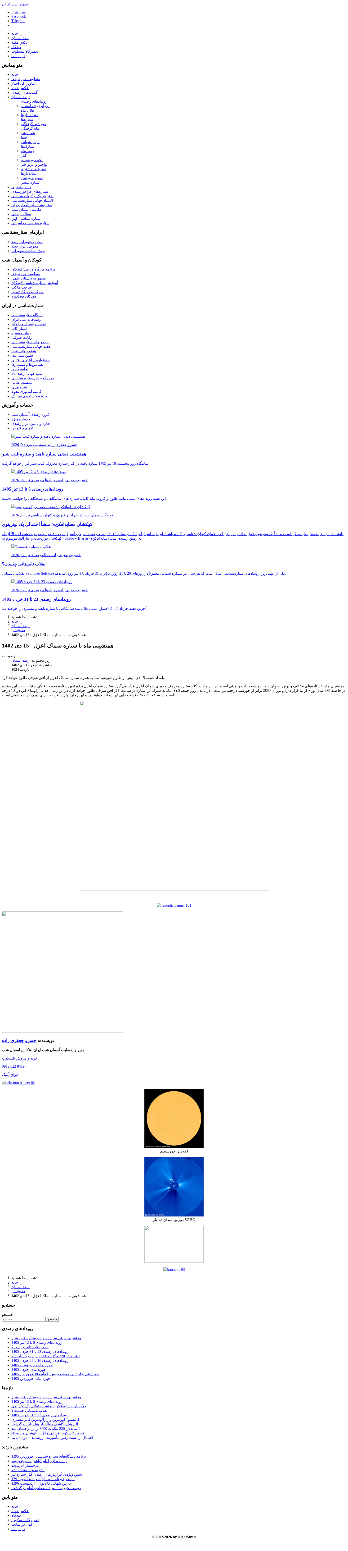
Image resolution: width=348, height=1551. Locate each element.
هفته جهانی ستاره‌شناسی (30, 346)
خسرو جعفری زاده (19, 1040)
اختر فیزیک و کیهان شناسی (32, 196)
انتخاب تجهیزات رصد (27, 242)
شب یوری (19, 387)
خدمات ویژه (20, 419)
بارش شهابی (30, 142)
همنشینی (28, 133)
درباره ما (18, 56)
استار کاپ (19, 328)
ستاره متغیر (30, 182)
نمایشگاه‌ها (19, 369)
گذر (24, 155)
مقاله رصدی (21, 214)
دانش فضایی (21, 187)
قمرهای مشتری (33, 169)
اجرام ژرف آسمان (35, 106)
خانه (14, 33)
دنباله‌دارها (29, 173)
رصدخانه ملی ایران (26, 319)
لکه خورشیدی (32, 160)
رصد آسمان (20, 38)
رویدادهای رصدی (34, 101)
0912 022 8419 (13, 1066)
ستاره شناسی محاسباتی (30, 223)
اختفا (24, 137)
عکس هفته (20, 42)
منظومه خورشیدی (25, 79)
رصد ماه (27, 151)
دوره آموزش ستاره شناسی (32, 378)
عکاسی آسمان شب (26, 209)
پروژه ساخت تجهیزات (28, 251)
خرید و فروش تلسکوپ (20, 1058)
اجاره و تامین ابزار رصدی (31, 424)
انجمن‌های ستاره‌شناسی (30, 342)
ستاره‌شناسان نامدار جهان (31, 205)
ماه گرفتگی (30, 128)
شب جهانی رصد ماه (27, 374)
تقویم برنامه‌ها (22, 428)
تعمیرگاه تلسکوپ (25, 51)
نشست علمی (21, 383)
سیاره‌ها (27, 119)
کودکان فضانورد (23, 296)
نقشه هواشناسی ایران (28, 324)
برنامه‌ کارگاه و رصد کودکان (33, 269)
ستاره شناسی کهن (25, 218)
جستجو (7, 1314)
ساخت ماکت (21, 287)
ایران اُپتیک (10, 1075)
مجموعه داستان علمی (28, 278)
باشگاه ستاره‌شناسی (27, 315)
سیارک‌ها (28, 146)
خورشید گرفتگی (33, 124)
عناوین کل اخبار (23, 83)
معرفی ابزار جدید (24, 246)
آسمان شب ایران (15, 4)
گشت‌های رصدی (24, 92)
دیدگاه (16, 47)
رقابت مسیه (21, 333)
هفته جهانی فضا (23, 351)
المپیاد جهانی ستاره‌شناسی (32, 200)
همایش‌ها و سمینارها (27, 365)
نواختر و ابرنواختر (34, 164)
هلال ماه (27, 110)
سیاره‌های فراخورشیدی (29, 191)
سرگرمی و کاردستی (27, 292)
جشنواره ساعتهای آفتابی (30, 360)
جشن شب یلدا (22, 355)
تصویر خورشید (32, 178)
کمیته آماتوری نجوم (26, 392)
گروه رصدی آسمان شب (30, 415)
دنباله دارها (29, 115)
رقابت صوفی (21, 337)
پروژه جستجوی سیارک (29, 396)
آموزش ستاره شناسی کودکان (34, 283)
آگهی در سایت (22, 1524)
